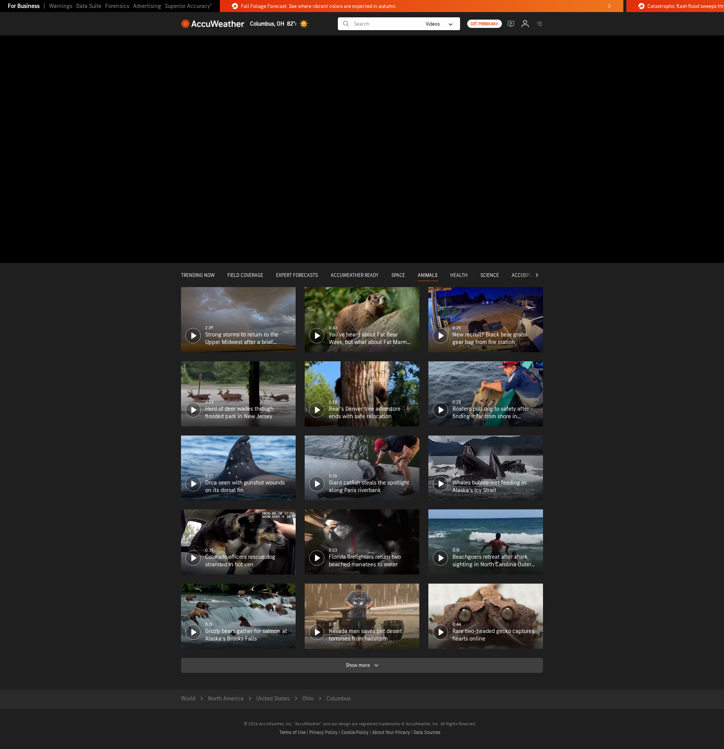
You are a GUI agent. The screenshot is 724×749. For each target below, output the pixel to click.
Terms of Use (293, 732)
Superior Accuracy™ (188, 6)
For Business (24, 6)
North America (226, 698)
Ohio (308, 698)
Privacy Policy (324, 732)
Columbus (339, 698)
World (188, 698)
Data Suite (88, 6)
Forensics (117, 6)
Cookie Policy (355, 732)
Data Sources (427, 732)
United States (273, 698)
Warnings (60, 6)
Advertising (147, 6)
